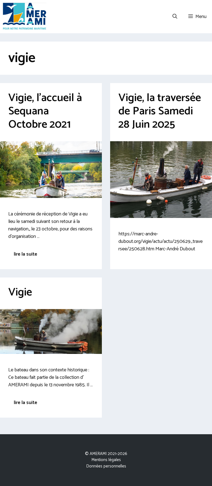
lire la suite (25, 254)
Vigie (20, 292)
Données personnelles (106, 466)
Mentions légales (106, 459)
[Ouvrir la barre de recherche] (175, 16)
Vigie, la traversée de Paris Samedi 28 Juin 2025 (159, 111)
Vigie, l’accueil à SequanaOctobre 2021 (45, 111)
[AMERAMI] (24, 16)
